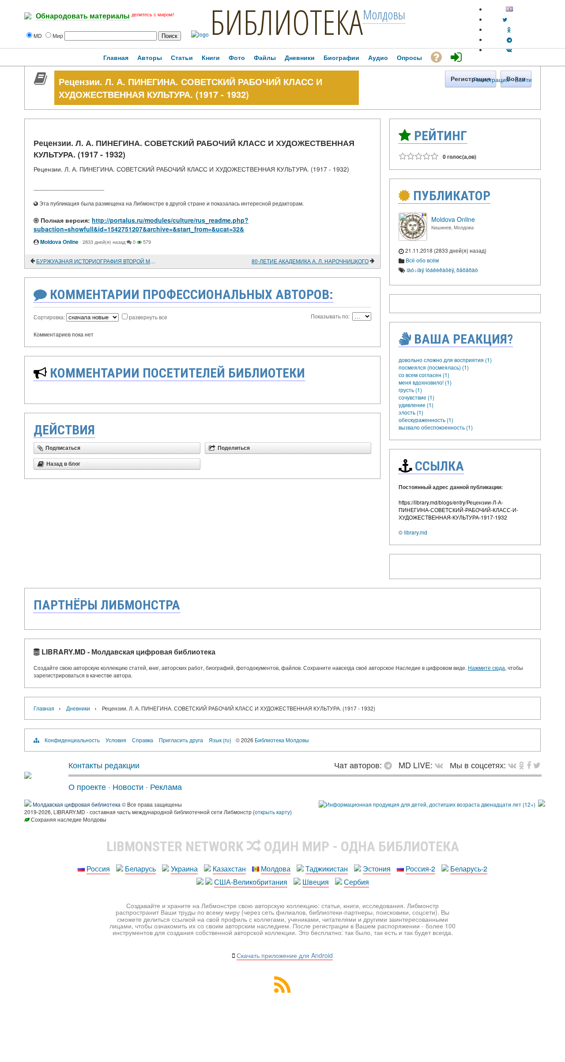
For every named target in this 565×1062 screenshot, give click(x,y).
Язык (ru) (220, 740)
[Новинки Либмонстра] (521, 764)
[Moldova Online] (413, 238)
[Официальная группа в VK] (509, 49)
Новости (128, 786)
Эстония (377, 869)
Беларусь (140, 869)
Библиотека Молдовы (282, 740)
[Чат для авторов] (390, 764)
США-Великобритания (250, 882)
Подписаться (62, 448)
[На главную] (27, 775)
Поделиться (234, 448)
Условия (115, 740)
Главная (44, 708)
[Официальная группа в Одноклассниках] (509, 29)
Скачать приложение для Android (285, 955)
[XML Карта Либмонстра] (282, 990)
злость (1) (411, 412)
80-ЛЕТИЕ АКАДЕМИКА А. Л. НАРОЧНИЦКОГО (310, 261)
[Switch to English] (509, 9)
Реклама (166, 786)
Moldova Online (59, 242)
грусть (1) (410, 389)
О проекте (87, 786)
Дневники (78, 708)
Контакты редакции (103, 764)
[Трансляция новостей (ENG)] (504, 19)
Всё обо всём (422, 260)
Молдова (275, 869)
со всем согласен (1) (424, 374)
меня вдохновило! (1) (425, 382)
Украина (184, 869)
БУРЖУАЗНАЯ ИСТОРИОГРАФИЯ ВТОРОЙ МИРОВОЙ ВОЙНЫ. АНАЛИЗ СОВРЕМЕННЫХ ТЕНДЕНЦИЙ (97, 261)
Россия (98, 869)
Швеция (315, 882)
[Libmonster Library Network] (541, 804)
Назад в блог (63, 464)
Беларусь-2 (468, 869)
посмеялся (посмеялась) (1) (434, 367)
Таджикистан (326, 869)
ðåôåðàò (467, 269)
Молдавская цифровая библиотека (77, 804)
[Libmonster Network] (427, 804)
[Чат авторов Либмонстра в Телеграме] (509, 39)
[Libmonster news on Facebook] (529, 764)
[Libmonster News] (537, 764)
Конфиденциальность (72, 740)
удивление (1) (416, 404)
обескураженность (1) (426, 419)
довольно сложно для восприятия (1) (445, 359)
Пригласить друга (181, 740)
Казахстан (229, 869)
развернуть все (148, 317)
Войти (523, 79)
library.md (415, 532)
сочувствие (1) (416, 397)
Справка (142, 740)
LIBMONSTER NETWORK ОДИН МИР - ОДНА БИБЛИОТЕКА (282, 846)
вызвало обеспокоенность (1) (436, 427)
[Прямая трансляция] (441, 764)
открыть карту (272, 811)
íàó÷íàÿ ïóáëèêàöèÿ (430, 269)
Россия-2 (420, 869)
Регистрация (491, 79)
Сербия (356, 882)
